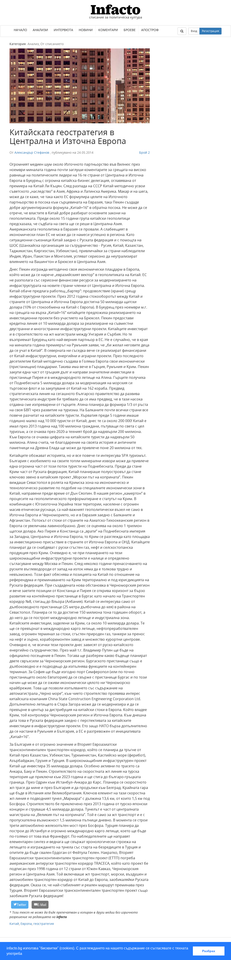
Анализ (33, 44)
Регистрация (210, 31)
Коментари (108, 30)
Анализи (40, 30)
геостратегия (43, 923)
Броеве (130, 30)
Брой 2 (144, 152)
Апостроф (150, 30)
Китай (14, 923)
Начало (20, 30)
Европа (26, 923)
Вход (194, 31)
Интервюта (63, 30)
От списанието (52, 44)
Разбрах (208, 951)
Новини (86, 30)
